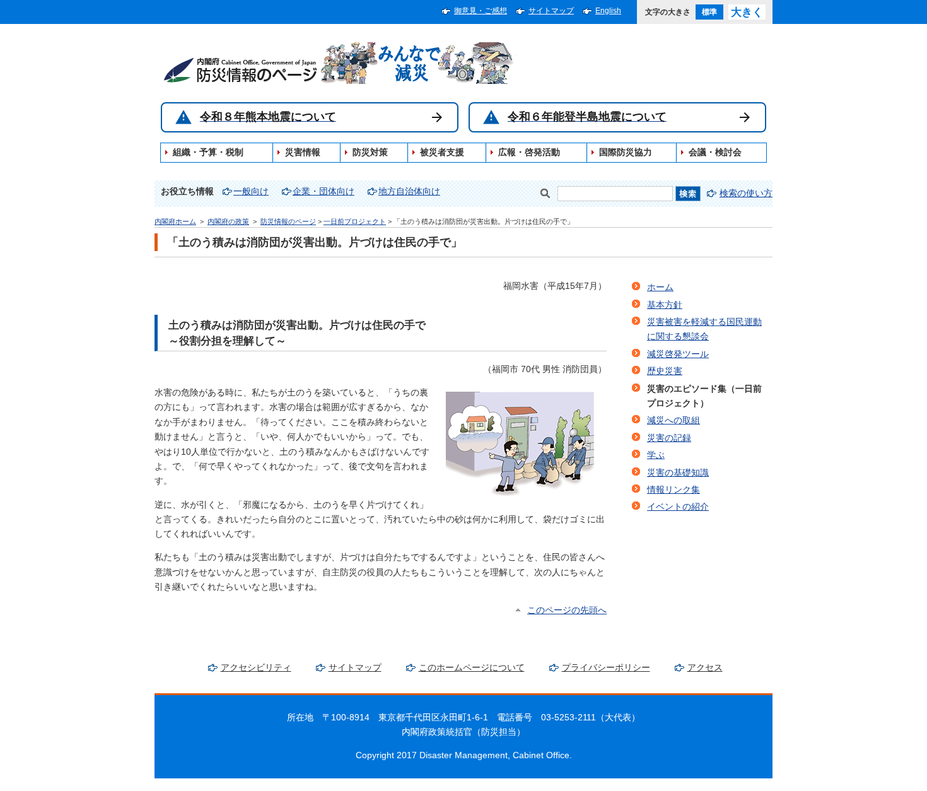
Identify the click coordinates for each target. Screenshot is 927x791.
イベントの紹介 (678, 507)
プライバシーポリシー (606, 667)
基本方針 (664, 305)
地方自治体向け (409, 191)
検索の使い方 (746, 193)
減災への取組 (673, 420)
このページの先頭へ (567, 610)
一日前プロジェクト (355, 221)
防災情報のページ (288, 221)
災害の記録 (669, 438)
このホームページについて (472, 667)
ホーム (660, 287)
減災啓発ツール (678, 354)
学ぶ (656, 455)
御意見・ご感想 (480, 10)
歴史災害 (664, 371)
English (608, 10)
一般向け (251, 191)
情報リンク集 (673, 490)
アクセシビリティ (256, 667)
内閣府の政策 (228, 221)
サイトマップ (551, 10)
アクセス (705, 667)
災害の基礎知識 (678, 473)
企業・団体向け (323, 191)
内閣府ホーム (175, 221)
